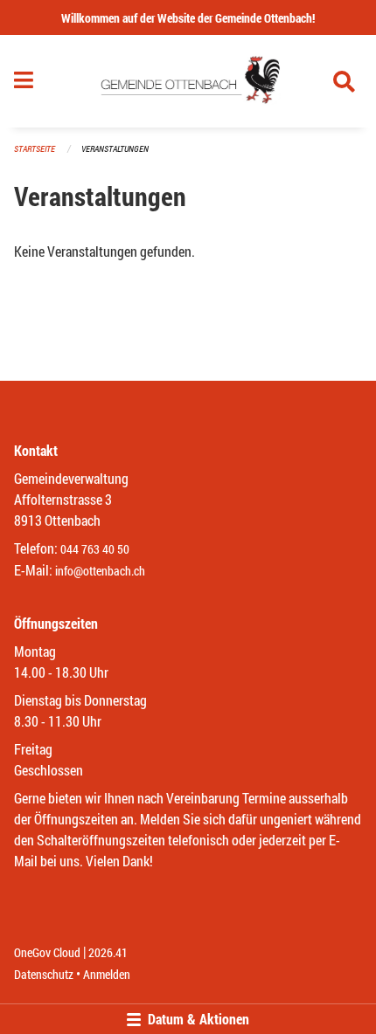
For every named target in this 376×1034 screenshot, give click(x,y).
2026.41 (108, 952)
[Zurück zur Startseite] (187, 81)
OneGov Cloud (47, 952)
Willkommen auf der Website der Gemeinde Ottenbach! (188, 18)
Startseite (34, 149)
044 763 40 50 (94, 549)
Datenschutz (43, 974)
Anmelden (106, 974)
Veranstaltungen (115, 149)
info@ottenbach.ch (100, 570)
